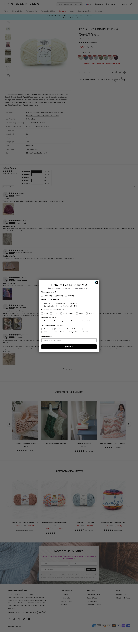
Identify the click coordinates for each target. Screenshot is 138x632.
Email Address (46, 337)
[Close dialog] (96, 282)
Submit (69, 346)
